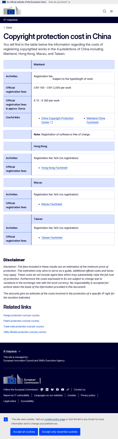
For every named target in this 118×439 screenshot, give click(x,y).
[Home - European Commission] (12, 10)
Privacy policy (88, 395)
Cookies (71, 395)
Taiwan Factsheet (51, 237)
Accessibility (27, 401)
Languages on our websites (48, 395)
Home (9, 27)
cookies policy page (54, 419)
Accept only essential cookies (59, 431)
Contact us (79, 389)
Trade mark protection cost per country (23, 326)
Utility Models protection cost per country (24, 332)
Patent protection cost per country (21, 321)
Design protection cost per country (21, 315)
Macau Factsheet (51, 204)
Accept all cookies (24, 431)
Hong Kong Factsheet (54, 167)
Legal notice (9, 401)
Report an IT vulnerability (16, 395)
